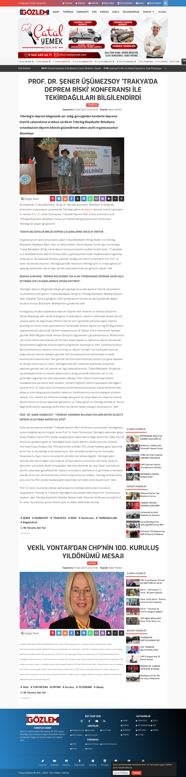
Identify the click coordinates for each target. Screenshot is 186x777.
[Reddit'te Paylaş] (65, 198)
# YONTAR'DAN (39, 687)
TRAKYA (147, 11)
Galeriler (95, 3)
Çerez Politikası (93, 744)
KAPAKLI (104, 11)
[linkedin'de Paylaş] (84, 198)
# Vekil (24, 687)
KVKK (74, 744)
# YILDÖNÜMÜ (84, 687)
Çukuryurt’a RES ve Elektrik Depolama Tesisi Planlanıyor (96, 68)
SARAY (56, 11)
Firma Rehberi (126, 3)
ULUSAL (162, 11)
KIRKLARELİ (142, 730)
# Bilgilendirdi (28, 522)
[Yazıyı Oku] (109, 198)
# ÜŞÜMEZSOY (40, 518)
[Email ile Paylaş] (96, 198)
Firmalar (105, 765)
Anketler (93, 765)
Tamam (136, 773)
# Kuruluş (68, 687)
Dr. (39, 214)
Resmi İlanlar (155, 3)
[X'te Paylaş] (77, 198)
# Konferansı (86, 518)
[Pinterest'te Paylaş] (52, 198)
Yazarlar (68, 3)
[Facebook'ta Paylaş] (71, 198)
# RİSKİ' (72, 518)
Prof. (34, 214)
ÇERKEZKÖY (83, 11)
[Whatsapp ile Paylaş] (90, 198)
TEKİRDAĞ (68, 11)
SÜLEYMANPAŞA (131, 11)
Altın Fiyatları (77, 735)
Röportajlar (109, 3)
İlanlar (141, 3)
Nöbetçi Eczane (78, 730)
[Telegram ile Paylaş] (59, 198)
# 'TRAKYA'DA (58, 518)
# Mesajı (99, 687)
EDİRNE (155, 730)
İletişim (90, 749)
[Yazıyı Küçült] (115, 198)
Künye (74, 749)
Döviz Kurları (92, 735)
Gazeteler (91, 730)
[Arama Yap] (165, 3)
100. (79, 644)
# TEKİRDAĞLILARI (106, 518)
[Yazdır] (102, 198)
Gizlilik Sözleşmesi (108, 744)
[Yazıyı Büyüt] (121, 198)
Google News (31, 199)
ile (21, 214)
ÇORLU (115, 11)
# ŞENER (25, 518)
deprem (88, 209)
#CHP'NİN (55, 687)
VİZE (94, 11)
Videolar (81, 3)
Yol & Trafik (106, 730)
